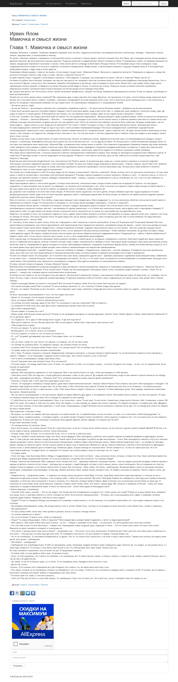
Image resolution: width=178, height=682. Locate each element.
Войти (126, 3)
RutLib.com (16, 3)
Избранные (86, 3)
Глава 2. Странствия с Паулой (34, 24)
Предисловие (30, 19)
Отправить (18, 665)
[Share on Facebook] (12, 593)
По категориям (33, 3)
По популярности (53, 3)
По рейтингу (71, 3)
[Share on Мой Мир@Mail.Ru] (22, 593)
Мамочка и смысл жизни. (32, 15)
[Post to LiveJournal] (17, 593)
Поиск (163, 3)
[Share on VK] (33, 593)
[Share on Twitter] (28, 593)
